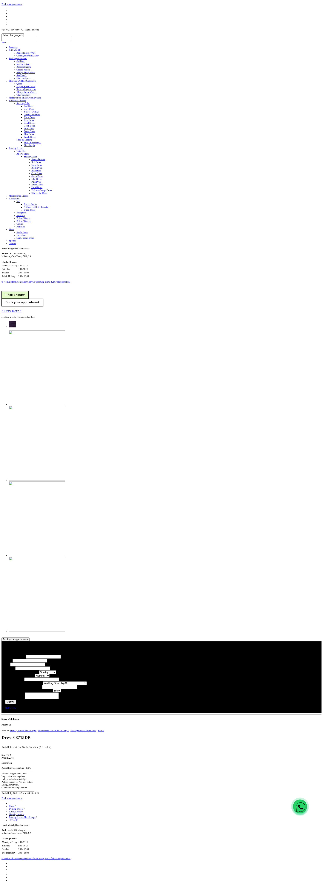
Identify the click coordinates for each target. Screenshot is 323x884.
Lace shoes (21, 235)
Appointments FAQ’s (26, 53)
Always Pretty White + (26, 92)
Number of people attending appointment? (23, 687)
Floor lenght (29, 145)
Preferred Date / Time (14, 679)
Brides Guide (15, 50)
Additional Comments (15, 698)
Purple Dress (30, 137)
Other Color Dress (32, 114)
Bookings (13, 47)
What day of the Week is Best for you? (22, 672)
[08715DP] (12, 326)
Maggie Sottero (23, 64)
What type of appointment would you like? (24, 683)
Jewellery (20, 215)
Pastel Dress (29, 131)
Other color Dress (39, 193)
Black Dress (29, 117)
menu (3, 42)
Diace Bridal (29, 210)
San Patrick (21, 75)
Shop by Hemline (24, 139)
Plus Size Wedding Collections (22, 81)
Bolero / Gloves (23, 218)
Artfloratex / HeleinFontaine (36, 207)
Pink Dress (29, 134)
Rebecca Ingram (23, 67)
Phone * (9, 660)
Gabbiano (20, 61)
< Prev (6, 311)
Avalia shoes (22, 232)
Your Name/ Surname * (15, 656)
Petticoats (20, 226)
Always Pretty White (25, 72)
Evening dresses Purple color (83, 730)
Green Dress (29, 125)
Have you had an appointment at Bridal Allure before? (29, 690)
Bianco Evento (30, 204)
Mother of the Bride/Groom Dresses (25, 97)
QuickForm (10, 708)
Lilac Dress (29, 128)
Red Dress (28, 106)
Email (7, 664)
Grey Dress (29, 109)
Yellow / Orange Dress (41, 190)
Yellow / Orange (31, 111)
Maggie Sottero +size (25, 86)
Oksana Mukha (23, 69)
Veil (18, 201)
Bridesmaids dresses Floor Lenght (53, 730)
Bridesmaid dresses (17, 100)
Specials (12, 240)
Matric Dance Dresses (19, 196)
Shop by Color (23, 103)
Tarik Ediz (20, 151)
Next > (16, 311)
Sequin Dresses (38, 159)
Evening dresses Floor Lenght (23, 730)
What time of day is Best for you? (20, 675)
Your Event (10, 668)
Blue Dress (29, 120)
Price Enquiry (15, 294)
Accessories (14, 198)
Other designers (23, 78)
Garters (19, 224)
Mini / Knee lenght (32, 142)
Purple (101, 730)
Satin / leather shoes (25, 238)
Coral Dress (29, 123)
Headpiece (21, 212)
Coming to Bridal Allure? (27, 55)
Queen (19, 83)
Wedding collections (18, 58)
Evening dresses (16, 148)
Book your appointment (11, 4)
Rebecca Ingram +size (26, 89)
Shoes (11, 229)
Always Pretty (22, 154)
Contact (12, 243)
